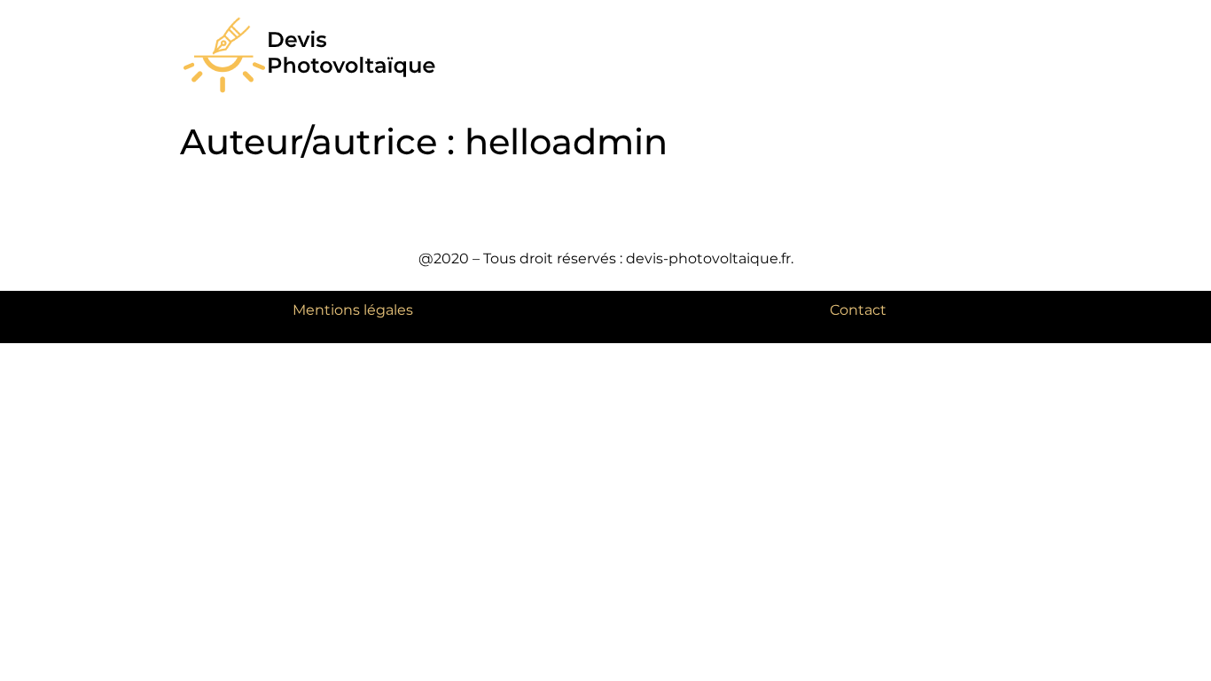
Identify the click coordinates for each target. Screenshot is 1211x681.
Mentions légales (353, 309)
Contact (858, 309)
